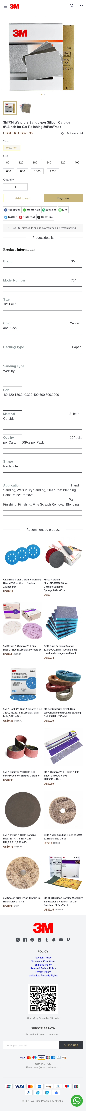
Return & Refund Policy (43, 968)
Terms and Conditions (43, 961)
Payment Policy (43, 957)
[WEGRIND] (14, 6)
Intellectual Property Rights (43, 975)
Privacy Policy (43, 972)
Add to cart (22, 198)
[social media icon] (18, 940)
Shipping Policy (43, 964)
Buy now (63, 198)
